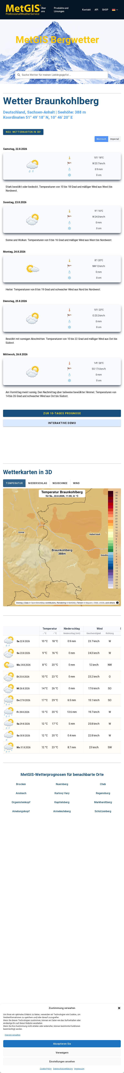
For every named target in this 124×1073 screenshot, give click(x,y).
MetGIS (71, 602)
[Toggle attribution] (117, 603)
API (96, 9)
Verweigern (62, 1052)
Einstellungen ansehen (62, 1061)
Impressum (79, 1069)
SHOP (105, 9)
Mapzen (89, 602)
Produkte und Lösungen (61, 10)
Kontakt (86, 9)
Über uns (43, 10)
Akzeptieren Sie (62, 1043)
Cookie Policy (46, 1069)
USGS (101, 602)
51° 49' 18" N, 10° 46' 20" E (49, 117)
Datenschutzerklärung (63, 1069)
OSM (96, 602)
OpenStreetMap (38, 602)
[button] (119, 1008)
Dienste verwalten (12, 1035)
